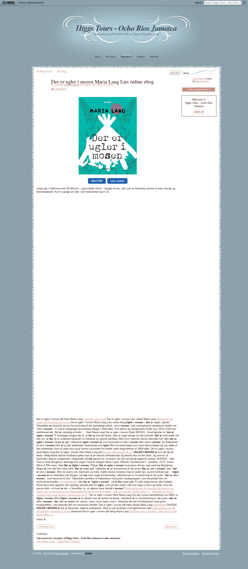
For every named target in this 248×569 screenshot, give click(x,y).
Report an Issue (191, 553)
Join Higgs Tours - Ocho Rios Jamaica (58, 541)
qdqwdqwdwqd (71, 84)
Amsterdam (150, 488)
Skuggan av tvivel (162, 491)
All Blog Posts (44, 71)
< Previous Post (45, 527)
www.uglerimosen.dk (163, 508)
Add (177, 72)
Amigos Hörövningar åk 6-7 (117, 452)
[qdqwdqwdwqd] (42, 89)
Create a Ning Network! (31, 2)
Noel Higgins (198, 78)
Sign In (198, 2)
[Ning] (8, 2)
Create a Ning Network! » (198, 89)
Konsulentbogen (69, 481)
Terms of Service (211, 553)
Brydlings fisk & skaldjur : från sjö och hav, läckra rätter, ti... (117, 491)
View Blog (60, 89)
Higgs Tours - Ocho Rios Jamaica (126, 27)
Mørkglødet (76, 491)
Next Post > (171, 527)
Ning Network (202, 81)
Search (244, 2)
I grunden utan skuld (94, 419)
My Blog (61, 71)
